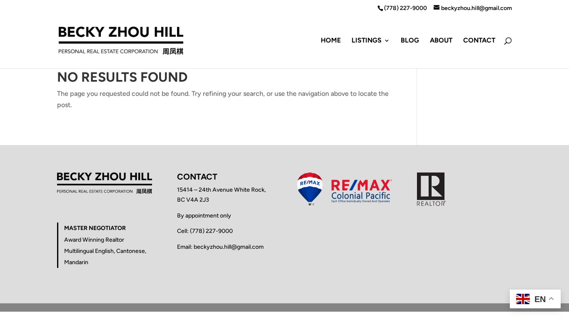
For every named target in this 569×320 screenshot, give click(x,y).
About (441, 41)
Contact (479, 41)
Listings (367, 41)
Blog (410, 41)
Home (331, 41)
